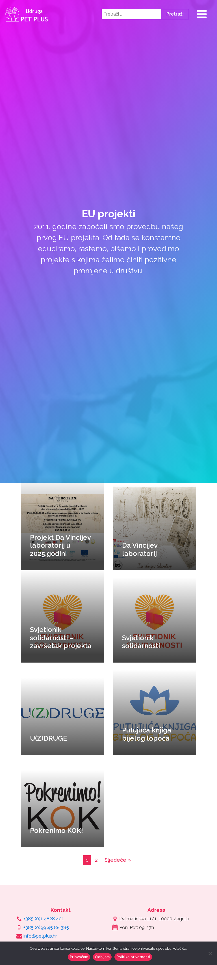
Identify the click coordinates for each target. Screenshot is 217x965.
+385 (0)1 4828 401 (43, 918)
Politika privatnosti (133, 957)
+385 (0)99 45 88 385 (46, 927)
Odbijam (102, 957)
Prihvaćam (79, 957)
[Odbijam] (210, 953)
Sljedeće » (118, 860)
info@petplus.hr (40, 936)
